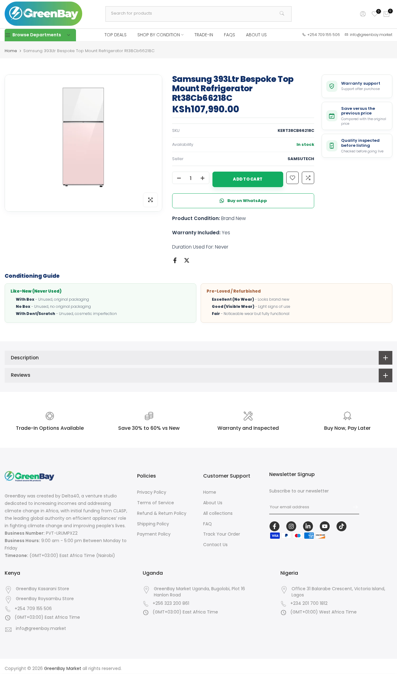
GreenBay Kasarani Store (42, 589)
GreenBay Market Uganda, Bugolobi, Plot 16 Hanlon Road (199, 592)
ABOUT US (256, 35)
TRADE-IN (203, 35)
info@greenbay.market (41, 628)
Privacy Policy (151, 492)
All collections (218, 513)
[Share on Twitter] (187, 260)
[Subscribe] (352, 507)
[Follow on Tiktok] (341, 526)
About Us (212, 503)
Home (11, 51)
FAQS (229, 35)
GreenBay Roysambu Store (45, 599)
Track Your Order (221, 534)
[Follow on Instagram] (291, 526)
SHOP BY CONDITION (158, 35)
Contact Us (215, 544)
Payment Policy (154, 534)
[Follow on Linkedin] (308, 526)
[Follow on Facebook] (274, 526)
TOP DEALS (116, 35)
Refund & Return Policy (161, 513)
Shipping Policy (153, 524)
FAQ (207, 524)
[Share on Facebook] (175, 260)
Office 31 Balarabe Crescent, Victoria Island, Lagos (338, 592)
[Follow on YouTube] (324, 526)
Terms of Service (155, 503)
